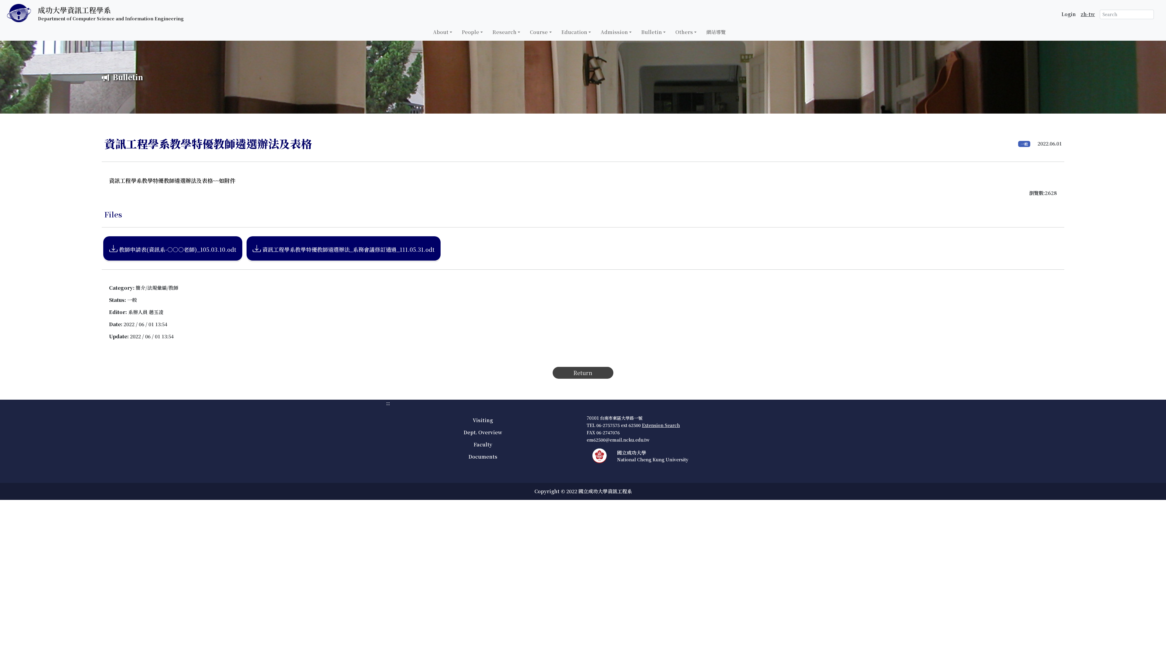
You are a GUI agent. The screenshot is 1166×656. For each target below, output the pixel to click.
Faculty (483, 444)
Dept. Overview (483, 432)
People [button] (470, 32)
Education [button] (574, 32)
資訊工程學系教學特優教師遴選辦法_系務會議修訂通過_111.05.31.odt (348, 249)
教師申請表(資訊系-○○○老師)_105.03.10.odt (177, 249)
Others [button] (684, 32)
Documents (483, 456)
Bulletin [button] (651, 32)
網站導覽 (716, 32)
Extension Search (661, 425)
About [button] (440, 32)
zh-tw (1088, 14)
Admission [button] (614, 32)
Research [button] (505, 32)
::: (2, 44)
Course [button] (539, 32)
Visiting (483, 420)
